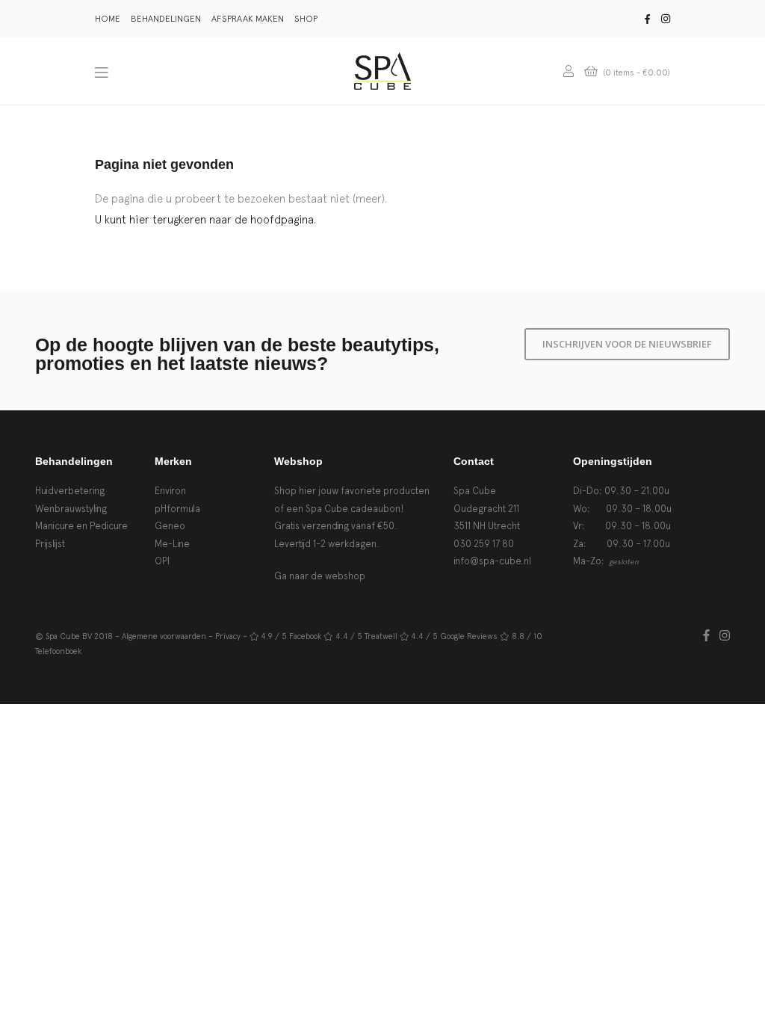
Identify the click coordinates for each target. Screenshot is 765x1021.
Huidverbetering (70, 490)
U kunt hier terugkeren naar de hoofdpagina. (205, 219)
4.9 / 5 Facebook (291, 636)
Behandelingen (166, 18)
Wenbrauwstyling (71, 508)
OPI (162, 561)
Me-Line (172, 543)
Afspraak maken (247, 18)
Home (107, 18)
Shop (306, 18)
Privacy (228, 636)
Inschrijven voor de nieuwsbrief (627, 344)
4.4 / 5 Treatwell (366, 636)
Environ (170, 490)
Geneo (170, 525)
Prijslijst (50, 543)
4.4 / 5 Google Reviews (454, 636)
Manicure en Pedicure (81, 525)
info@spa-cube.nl (492, 561)
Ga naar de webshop (319, 576)
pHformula (177, 508)
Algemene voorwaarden (164, 636)
